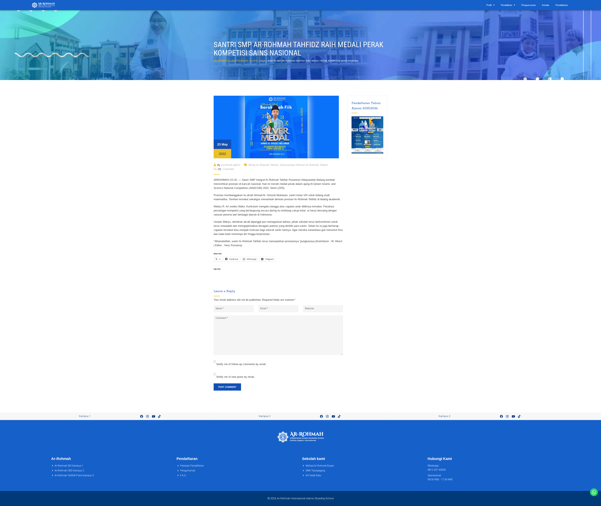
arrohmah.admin (230, 164)
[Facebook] (142, 416)
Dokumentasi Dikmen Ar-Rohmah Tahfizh (304, 164)
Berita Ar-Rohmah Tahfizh (263, 164)
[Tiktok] (159, 416)
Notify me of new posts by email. (235, 376)
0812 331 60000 (437, 469)
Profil (489, 5)
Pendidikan (506, 5)
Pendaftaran (561, 5)
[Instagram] (148, 416)
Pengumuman (528, 5)
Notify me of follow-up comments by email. (241, 364)
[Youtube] (154, 416)
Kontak (545, 5)
